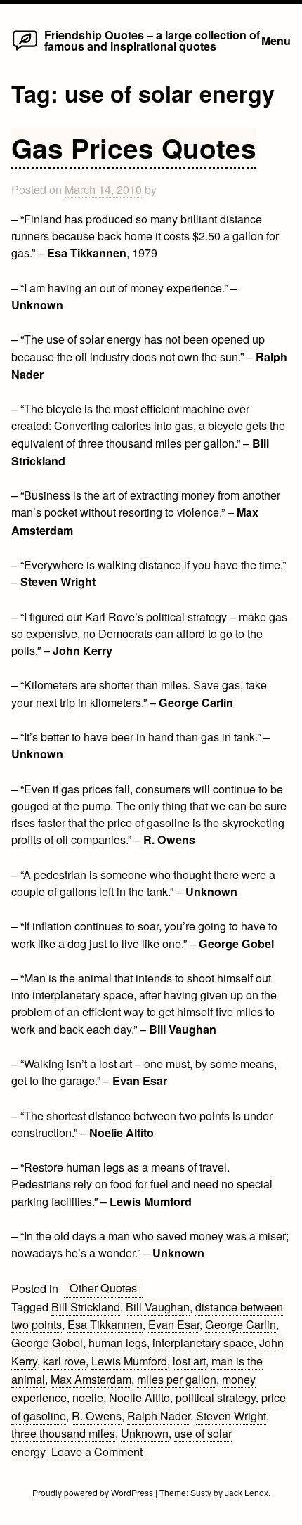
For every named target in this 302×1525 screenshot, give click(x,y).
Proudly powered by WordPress (93, 1492)
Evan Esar (173, 1324)
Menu (276, 40)
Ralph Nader (158, 1415)
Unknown (145, 1433)
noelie (87, 1397)
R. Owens (97, 1415)
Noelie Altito (139, 1397)
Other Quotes (103, 1287)
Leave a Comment (99, 1451)
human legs (117, 1342)
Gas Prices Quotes (133, 147)
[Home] (25, 49)
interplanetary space (203, 1342)
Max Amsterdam (91, 1378)
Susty (200, 1492)
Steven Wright (231, 1415)
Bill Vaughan (158, 1306)
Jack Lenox (246, 1492)
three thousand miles (63, 1433)
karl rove (64, 1360)
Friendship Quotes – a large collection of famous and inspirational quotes (152, 40)
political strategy (216, 1397)
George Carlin (240, 1324)
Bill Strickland (85, 1306)
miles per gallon (176, 1378)
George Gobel (47, 1342)
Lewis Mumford (129, 1360)
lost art (189, 1360)
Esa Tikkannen (105, 1324)
